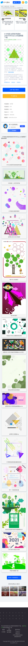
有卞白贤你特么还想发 (11, 39)
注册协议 (17, 632)
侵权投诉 (13, 82)
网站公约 (17, 633)
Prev (3, 19)
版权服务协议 (7, 82)
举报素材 (18, 82)
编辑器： (6, 117)
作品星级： (7, 103)
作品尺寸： (7, 114)
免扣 (5, 589)
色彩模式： (7, 109)
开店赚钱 (14, 130)
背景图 (14, 595)
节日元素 (12, 6)
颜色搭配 (9, 630)
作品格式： (7, 106)
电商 (5, 595)
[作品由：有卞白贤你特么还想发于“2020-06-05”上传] (5, 125)
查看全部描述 (11, 72)
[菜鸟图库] (5, 2)
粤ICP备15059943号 (20, 641)
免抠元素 (6, 6)
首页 (2, 6)
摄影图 (22, 589)
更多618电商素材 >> (14, 577)
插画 (22, 595)
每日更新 (9, 632)
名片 (14, 589)
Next (24, 19)
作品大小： (7, 112)
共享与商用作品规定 (18, 635)
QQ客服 (3, 632)
